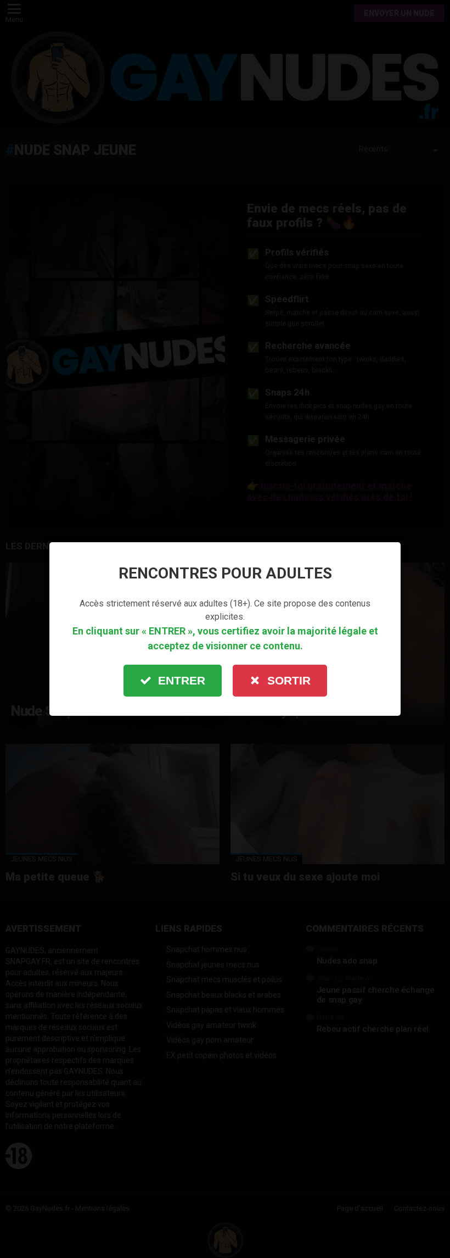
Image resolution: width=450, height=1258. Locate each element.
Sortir (289, 680)
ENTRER (181, 680)
